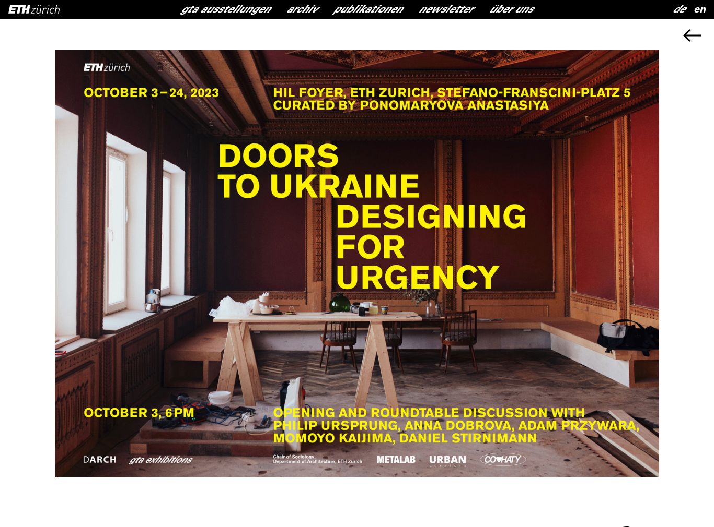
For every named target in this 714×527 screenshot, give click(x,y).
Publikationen (368, 10)
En (700, 10)
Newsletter (446, 10)
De (679, 10)
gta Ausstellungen (225, 10)
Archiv (302, 10)
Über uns (511, 10)
